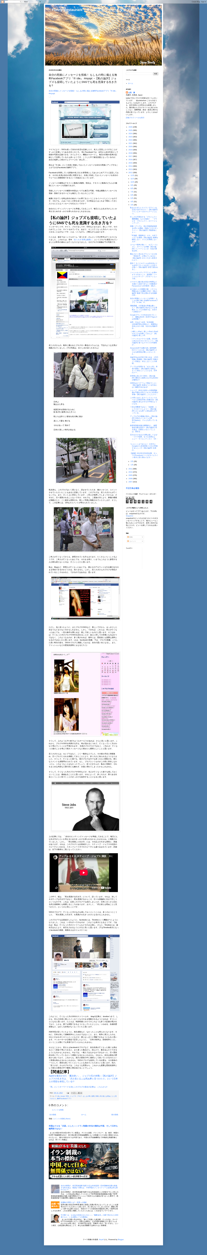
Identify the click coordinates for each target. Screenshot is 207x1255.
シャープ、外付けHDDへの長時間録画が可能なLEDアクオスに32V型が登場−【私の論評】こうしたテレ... (144, 392)
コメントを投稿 (57, 1110)
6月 (132, 195)
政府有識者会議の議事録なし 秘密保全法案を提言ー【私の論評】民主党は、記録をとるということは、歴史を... (143, 428)
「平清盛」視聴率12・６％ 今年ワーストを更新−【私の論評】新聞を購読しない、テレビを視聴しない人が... (144, 238)
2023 (131, 137)
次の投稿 (52, 1115)
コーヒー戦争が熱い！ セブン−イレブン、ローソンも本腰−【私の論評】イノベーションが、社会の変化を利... (144, 248)
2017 (131, 156)
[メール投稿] (67, 1093)
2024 (131, 133)
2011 (131, 469)
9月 (132, 185)
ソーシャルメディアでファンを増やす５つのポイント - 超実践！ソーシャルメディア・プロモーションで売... (143, 275)
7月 (132, 192)
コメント (132, 541)
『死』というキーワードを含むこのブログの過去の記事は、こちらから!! (78, 1087)
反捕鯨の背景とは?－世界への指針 (74, 1202)
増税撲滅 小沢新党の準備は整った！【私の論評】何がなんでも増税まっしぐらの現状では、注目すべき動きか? (143, 309)
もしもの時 (86, 1096)
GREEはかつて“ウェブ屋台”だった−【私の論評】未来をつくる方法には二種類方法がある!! (143, 385)
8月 (132, 188)
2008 (131, 479)
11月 (132, 179)
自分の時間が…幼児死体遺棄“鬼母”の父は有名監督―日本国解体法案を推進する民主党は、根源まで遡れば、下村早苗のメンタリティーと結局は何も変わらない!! (89, 1188)
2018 (131, 153)
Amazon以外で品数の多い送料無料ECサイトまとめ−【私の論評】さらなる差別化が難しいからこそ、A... (143, 351)
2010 (131, 472)
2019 (131, 150)
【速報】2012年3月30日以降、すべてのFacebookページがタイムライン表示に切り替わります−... (144, 455)
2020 (131, 146)
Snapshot (129, 516)
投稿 (97, 1096)
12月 (133, 175)
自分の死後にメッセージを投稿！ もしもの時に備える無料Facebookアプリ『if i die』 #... (144, 300)
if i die (57, 1096)
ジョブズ (73, 1096)
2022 (131, 140)
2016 (131, 159)
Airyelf (101, 1239)
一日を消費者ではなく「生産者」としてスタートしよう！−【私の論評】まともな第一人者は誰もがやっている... (143, 410)
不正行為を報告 (132, 488)
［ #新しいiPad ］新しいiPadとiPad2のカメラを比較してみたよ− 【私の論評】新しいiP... (144, 333)
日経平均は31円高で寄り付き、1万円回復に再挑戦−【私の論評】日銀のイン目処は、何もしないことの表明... (144, 360)
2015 (131, 163)
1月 (132, 465)
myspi (62, 1096)
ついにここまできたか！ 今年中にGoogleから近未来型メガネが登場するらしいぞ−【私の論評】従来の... (144, 447)
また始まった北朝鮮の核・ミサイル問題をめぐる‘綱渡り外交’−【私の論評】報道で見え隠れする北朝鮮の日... (143, 292)
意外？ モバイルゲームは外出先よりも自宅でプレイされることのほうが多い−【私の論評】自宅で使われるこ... (144, 266)
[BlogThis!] (74, 1093)
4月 (132, 202)
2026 (131, 127)
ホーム (83, 1115)
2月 (132, 461)
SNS (67, 1096)
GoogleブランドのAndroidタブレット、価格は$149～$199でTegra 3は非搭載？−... (143, 317)
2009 (131, 475)
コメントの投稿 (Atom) (61, 1119)
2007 (131, 482)
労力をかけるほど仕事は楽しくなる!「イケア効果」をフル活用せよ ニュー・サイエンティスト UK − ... (143, 438)
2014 (131, 166)
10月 (133, 182)
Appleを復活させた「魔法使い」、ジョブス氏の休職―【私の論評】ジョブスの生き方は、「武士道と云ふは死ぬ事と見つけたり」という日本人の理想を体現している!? (83, 1079)
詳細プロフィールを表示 (135, 118)
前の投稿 (114, 1115)
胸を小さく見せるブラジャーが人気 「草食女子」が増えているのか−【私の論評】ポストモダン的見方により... (143, 257)
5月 (132, 198)
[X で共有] (76, 1093)
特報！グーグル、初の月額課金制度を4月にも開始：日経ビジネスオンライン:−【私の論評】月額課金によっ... (144, 229)
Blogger (121, 1239)
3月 (132, 205)
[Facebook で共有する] (79, 1093)
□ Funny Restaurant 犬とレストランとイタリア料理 (93, 10)
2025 (131, 130)
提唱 (93, 1096)
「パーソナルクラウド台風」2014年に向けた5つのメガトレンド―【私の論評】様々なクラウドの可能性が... (144, 342)
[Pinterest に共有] (81, 1093)
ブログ (79, 1096)
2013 (131, 169)
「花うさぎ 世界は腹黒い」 (83, 240)
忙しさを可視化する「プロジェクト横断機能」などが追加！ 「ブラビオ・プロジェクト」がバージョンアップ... (143, 220)
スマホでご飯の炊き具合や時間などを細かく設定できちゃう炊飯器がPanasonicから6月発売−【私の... (143, 284)
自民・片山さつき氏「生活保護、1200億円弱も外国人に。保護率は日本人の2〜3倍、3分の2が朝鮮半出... (144, 325)
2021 (131, 143)
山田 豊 (131, 92)
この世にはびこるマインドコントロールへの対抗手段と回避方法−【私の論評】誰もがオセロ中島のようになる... (144, 401)
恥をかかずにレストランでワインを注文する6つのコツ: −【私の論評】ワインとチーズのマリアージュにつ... (144, 211)
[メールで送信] (72, 1093)
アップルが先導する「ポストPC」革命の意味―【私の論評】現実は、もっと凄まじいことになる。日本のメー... (144, 369)
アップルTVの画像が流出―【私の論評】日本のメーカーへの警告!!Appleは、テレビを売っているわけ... (143, 419)
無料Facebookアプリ (64, 1098)
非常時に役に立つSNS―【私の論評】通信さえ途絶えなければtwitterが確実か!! (144, 378)
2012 (131, 172)
